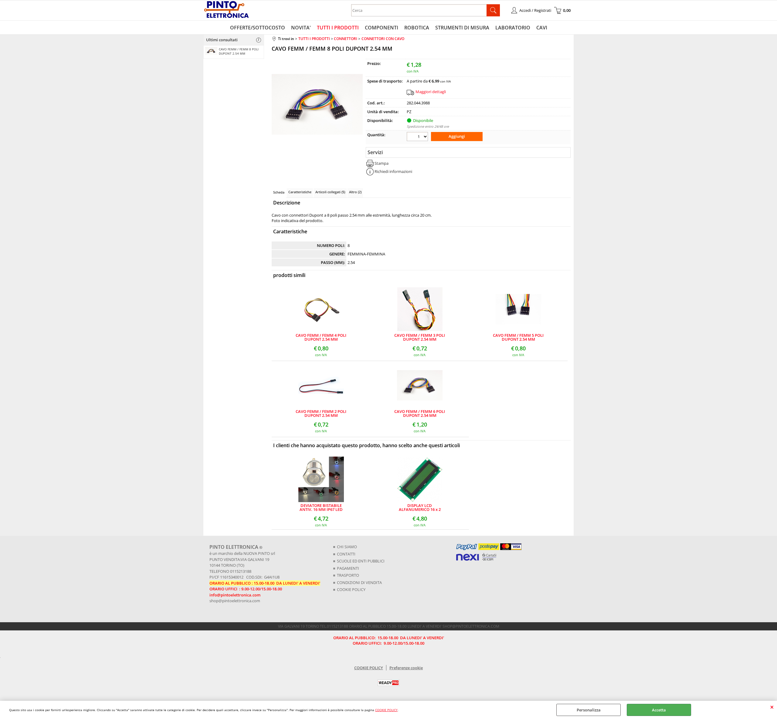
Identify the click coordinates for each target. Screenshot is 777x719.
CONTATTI (346, 554)
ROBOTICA (416, 27)
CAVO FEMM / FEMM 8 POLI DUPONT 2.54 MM (239, 51)
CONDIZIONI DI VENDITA (359, 582)
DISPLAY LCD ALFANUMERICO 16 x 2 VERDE (420, 507)
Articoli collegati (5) (330, 192)
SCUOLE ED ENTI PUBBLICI (361, 561)
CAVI (541, 27)
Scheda (278, 192)
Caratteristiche (299, 192)
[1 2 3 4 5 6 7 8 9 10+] (418, 137)
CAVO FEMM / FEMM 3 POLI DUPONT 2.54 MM (419, 337)
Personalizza (589, 710)
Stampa (381, 163)
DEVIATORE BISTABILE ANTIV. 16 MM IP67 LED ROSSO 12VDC (321, 507)
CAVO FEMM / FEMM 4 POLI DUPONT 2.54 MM (321, 337)
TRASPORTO (348, 575)
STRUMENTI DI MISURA (462, 27)
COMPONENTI (381, 27)
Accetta (659, 710)
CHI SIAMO (347, 546)
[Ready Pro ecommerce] (388, 682)
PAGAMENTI (348, 568)
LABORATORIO (512, 27)
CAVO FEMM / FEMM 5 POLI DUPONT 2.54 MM (518, 337)
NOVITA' (301, 27)
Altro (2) (355, 192)
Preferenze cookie (406, 667)
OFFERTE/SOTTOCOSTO (257, 27)
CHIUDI (772, 707)
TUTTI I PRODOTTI (338, 27)
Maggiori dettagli (431, 91)
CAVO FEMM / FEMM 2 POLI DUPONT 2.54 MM (321, 413)
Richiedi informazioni (393, 171)
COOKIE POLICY (386, 710)
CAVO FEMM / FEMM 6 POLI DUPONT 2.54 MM (419, 413)
